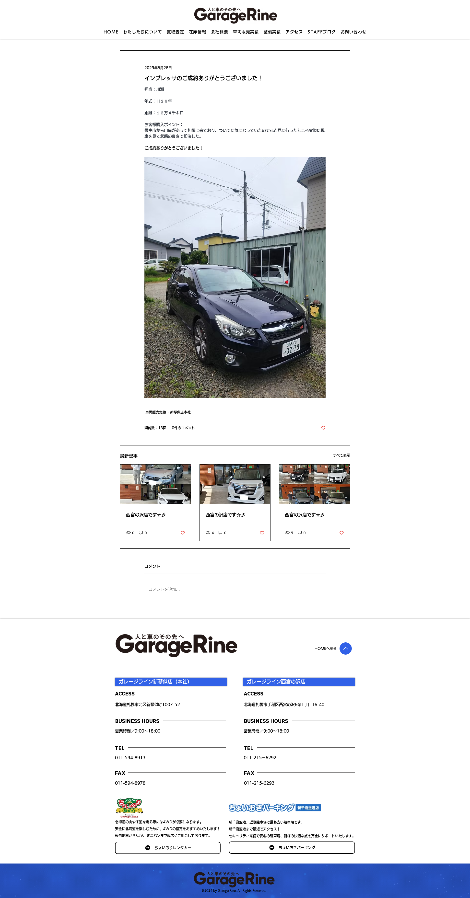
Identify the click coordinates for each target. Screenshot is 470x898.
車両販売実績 (155, 412)
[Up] (346, 648)
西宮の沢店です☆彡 (146, 514)
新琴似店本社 (180, 412)
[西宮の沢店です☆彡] (155, 484)
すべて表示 (341, 455)
